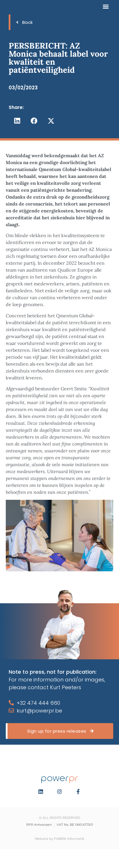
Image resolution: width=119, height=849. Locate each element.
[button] (105, 6)
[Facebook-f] (78, 791)
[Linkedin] (41, 791)
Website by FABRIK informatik (59, 839)
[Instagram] (59, 791)
